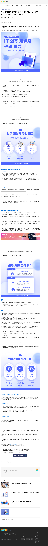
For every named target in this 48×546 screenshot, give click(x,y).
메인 (1, 5)
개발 (14, 8)
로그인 (46, 1)
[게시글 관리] (5, 462)
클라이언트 (22, 8)
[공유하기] (4, 462)
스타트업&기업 (28, 5)
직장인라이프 (29, 8)
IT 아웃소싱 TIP (21, 5)
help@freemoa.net (24, 533)
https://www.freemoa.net (25, 532)
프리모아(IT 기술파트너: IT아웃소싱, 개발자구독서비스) (12, 469)
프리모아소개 (7, 8)
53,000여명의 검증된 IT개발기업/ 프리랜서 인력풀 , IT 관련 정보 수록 (11, 470)
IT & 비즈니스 (14, 5)
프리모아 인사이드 (7, 5)
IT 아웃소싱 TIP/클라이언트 (5, 9)
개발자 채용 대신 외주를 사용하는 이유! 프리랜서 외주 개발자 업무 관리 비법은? (20, 13)
